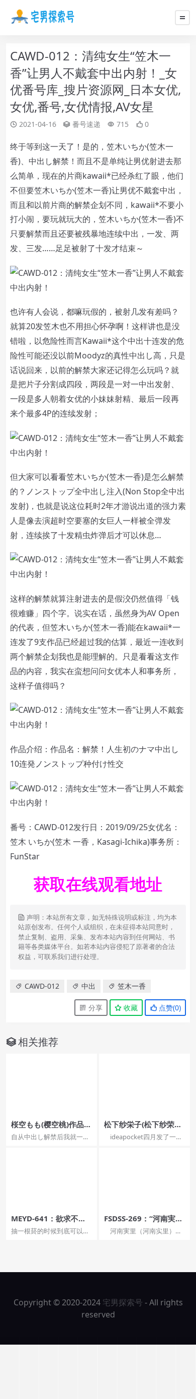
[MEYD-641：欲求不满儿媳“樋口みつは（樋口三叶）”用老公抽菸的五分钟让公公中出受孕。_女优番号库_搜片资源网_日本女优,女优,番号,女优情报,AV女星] (51, 1178)
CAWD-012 (42, 986)
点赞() (169, 1007)
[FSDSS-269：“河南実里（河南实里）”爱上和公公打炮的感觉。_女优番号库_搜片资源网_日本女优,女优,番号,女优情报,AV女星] (144, 1178)
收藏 (130, 1007)
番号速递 (86, 124)
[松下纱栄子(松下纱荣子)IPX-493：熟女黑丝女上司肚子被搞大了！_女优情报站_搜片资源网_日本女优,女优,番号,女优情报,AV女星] (144, 1084)
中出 (88, 986)
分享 (94, 1007)
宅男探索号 (123, 1302)
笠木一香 (132, 986)
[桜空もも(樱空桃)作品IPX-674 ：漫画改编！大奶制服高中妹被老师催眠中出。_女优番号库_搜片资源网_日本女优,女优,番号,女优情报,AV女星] (51, 1084)
